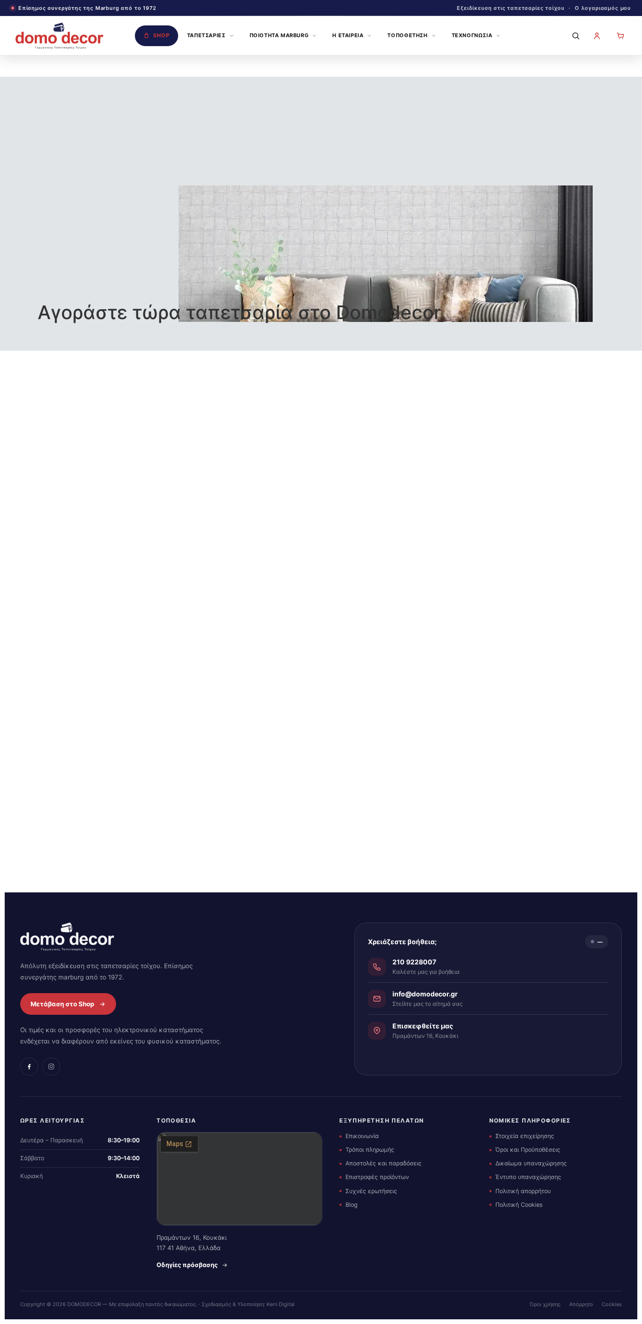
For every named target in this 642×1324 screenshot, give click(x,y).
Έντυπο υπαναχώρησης (528, 1176)
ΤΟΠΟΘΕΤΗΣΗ (407, 35)
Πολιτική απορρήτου (523, 1191)
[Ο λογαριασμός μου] (597, 35)
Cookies (612, 1304)
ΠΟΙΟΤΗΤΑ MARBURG (279, 35)
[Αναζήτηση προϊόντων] (573, 35)
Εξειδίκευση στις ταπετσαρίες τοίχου (510, 8)
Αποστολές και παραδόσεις (383, 1163)
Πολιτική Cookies (519, 1204)
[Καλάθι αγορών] (620, 35)
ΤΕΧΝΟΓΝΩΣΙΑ (472, 35)
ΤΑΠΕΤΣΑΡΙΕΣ (206, 35)
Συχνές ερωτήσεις (371, 1191)
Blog (351, 1204)
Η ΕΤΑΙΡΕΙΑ (347, 35)
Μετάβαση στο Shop (62, 1004)
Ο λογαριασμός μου (603, 8)
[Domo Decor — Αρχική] (59, 36)
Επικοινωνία (362, 1135)
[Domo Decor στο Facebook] (29, 1066)
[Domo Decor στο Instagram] (51, 1066)
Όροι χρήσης (545, 1304)
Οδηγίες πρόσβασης (187, 1264)
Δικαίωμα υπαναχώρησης (531, 1163)
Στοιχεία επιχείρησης (524, 1135)
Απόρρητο (581, 1304)
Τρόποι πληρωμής (369, 1149)
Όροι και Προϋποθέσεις (527, 1149)
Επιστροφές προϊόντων (377, 1176)
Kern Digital (280, 1304)
